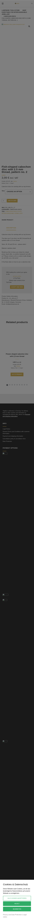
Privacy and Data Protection (12, 914)
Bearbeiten (17, 909)
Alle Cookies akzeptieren (17, 898)
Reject (17, 903)
